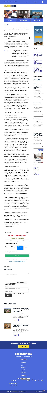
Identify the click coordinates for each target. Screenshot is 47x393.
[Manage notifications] (44, 390)
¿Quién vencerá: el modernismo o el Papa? (38, 63)
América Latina (36, 167)
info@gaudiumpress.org (13, 383)
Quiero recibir (23, 346)
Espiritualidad (36, 169)
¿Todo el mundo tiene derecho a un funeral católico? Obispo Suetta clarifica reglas (21, 325)
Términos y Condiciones (39, 391)
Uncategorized (36, 174)
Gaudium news (6, 28)
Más (15, 320)
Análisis (35, 168)
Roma (35, 173)
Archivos (19, 378)
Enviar (8, 295)
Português (26, 1)
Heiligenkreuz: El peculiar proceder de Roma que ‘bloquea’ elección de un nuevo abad (21, 310)
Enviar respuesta (20, 282)
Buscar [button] (35, 48)
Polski (40, 1)
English (35, 1)
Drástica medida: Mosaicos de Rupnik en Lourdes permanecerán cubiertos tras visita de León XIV (38, 71)
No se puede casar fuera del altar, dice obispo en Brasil (38, 60)
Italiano (31, 1)
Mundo (6, 25)
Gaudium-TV (36, 171)
